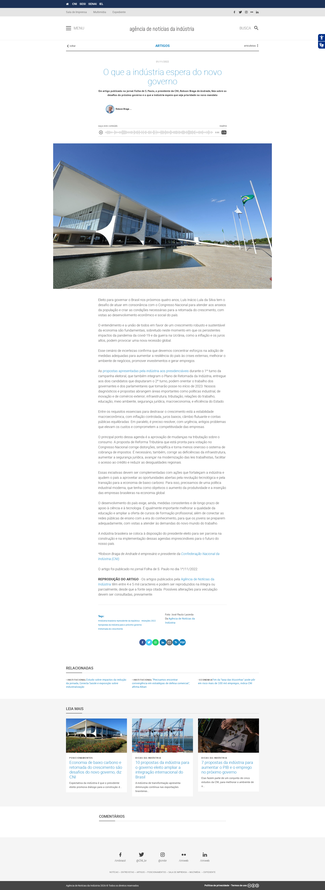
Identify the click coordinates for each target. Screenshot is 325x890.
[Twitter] (149, 642)
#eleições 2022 (149, 620)
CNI (74, 4)
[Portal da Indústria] (67, 4)
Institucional (76, 679)
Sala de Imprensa (76, 12)
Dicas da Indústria (148, 758)
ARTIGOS (162, 45)
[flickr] (252, 12)
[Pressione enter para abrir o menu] (68, 28)
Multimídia (99, 12)
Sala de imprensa (177, 872)
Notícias (114, 872)
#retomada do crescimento (110, 628)
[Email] (169, 642)
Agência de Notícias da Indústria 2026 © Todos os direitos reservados (102, 885)
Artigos (141, 872)
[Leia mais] (96, 736)
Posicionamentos (81, 758)
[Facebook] (142, 642)
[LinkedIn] (163, 642)
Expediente (119, 12)
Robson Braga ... (124, 108)
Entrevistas (127, 872)
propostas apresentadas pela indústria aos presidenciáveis (146, 371)
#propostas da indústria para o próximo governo (120, 624)
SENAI (92, 4)
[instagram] (246, 12)
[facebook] (234, 12)
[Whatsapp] (155, 642)
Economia (205, 679)
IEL (101, 4)
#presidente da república (128, 620)
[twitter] (240, 12)
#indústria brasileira (107, 620)
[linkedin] (257, 12)
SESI (83, 4)
